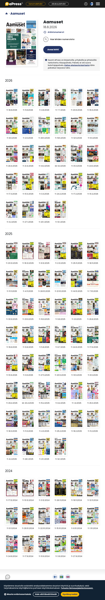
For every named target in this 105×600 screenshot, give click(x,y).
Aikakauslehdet (59, 4)
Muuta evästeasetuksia (19, 594)
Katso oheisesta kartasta (77, 65)
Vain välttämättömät (46, 594)
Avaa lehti (53, 49)
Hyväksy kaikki (70, 594)
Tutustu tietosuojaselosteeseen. (77, 588)
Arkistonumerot (53, 32)
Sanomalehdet (36, 4)
